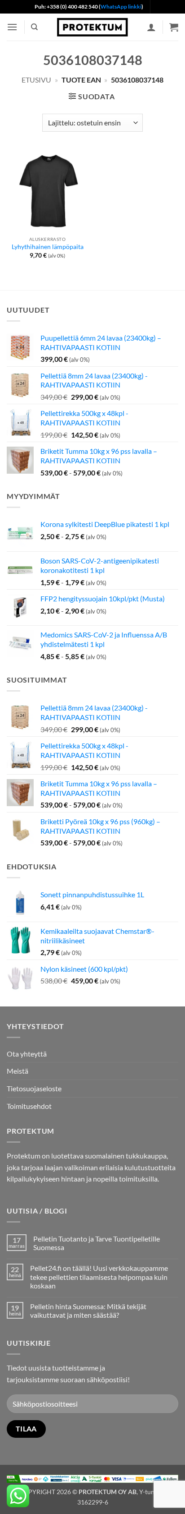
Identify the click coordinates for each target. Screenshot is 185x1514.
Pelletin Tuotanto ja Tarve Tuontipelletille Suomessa (96, 1242)
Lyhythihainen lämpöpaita (48, 246)
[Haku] (34, 27)
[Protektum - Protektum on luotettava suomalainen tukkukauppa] (92, 26)
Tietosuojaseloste (34, 1088)
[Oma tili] (151, 27)
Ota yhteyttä (27, 1053)
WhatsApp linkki (121, 6)
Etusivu (36, 79)
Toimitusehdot (29, 1106)
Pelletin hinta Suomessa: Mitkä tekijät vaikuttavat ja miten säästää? (88, 1310)
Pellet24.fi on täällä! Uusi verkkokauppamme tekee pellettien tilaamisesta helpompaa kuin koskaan (99, 1276)
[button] (12, 27)
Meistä (17, 1070)
